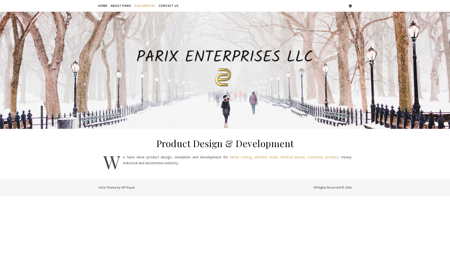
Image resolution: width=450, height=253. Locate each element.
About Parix (121, 6)
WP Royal (128, 187)
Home (102, 6)
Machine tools (266, 157)
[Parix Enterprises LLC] (225, 70)
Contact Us (169, 6)
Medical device (292, 157)
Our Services (144, 6)
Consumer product (323, 157)
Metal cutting (241, 157)
